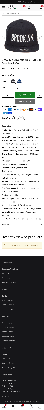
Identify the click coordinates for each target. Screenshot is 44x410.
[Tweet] (19, 118)
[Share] (14, 118)
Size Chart (6, 359)
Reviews (5, 224)
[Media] (38, 19)
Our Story (5, 296)
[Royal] (19, 81)
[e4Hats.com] (13, 7)
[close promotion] (41, 2)
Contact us (6, 354)
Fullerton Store (7, 309)
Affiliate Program (8, 367)
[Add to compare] (39, 95)
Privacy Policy (7, 323)
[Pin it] (23, 118)
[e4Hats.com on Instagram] (8, 396)
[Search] (35, 7)
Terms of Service (8, 327)
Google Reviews (8, 305)
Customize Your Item (10, 269)
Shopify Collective (9, 282)
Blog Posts (6, 278)
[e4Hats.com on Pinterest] (5, 396)
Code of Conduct (8, 341)
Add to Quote (25, 101)
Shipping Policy (8, 336)
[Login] (29, 7)
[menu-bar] (4, 7)
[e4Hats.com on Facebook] (2, 396)
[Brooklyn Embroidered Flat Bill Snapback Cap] (22, 36)
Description (6, 126)
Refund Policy (7, 332)
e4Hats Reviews (8, 300)
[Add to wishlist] (39, 101)
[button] (4, 36)
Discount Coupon (8, 363)
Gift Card (5, 273)
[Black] (13, 81)
